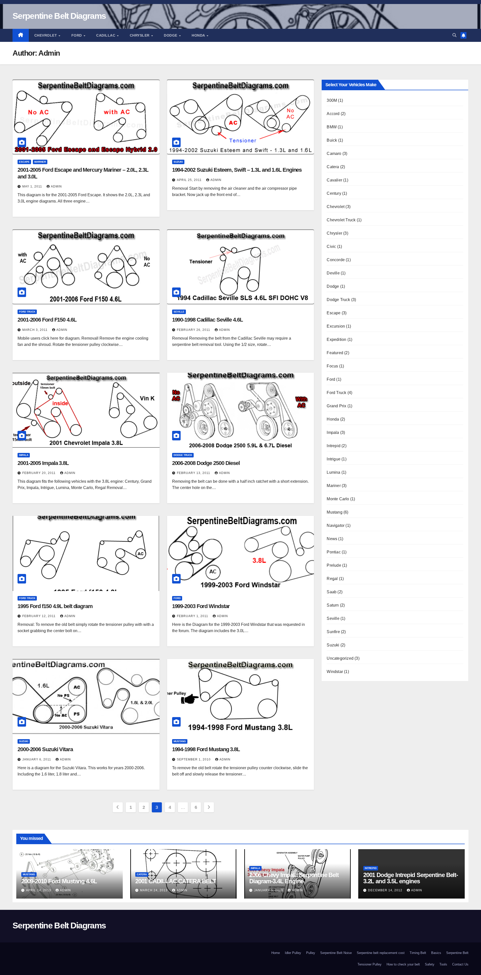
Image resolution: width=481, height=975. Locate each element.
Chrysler (140, 35)
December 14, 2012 (385, 890)
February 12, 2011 (39, 616)
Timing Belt (418, 953)
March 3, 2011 (35, 330)
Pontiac (333, 552)
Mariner (40, 161)
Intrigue (333, 459)
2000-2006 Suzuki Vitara (45, 749)
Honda (199, 35)
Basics (436, 953)
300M (332, 100)
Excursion (336, 326)
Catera (333, 167)
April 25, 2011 (190, 180)
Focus (332, 366)
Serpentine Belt (457, 953)
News (332, 539)
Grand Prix (336, 406)
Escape (24, 161)
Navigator (335, 525)
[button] (454, 35)
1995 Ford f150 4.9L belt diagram (55, 606)
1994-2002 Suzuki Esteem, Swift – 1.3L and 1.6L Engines (237, 170)
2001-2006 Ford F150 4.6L (47, 320)
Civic (331, 246)
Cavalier (334, 180)
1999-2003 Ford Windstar (201, 606)
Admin (56, 186)
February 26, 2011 (194, 330)
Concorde (336, 260)
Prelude (334, 565)
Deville (333, 273)
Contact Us (460, 964)
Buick (332, 140)
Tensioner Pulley (369, 964)
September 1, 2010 (194, 759)
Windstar (335, 671)
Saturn (333, 605)
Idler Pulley (293, 953)
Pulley (310, 953)
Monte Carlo (338, 499)
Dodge (171, 35)
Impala (23, 455)
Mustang (180, 741)
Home (275, 953)
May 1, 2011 (32, 186)
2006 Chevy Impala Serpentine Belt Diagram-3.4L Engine (293, 878)
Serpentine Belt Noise (336, 953)
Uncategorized (340, 658)
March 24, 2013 (154, 890)
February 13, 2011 (194, 473)
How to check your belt (403, 964)
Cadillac (106, 35)
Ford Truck (27, 311)
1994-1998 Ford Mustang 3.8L (206, 749)
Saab (331, 592)
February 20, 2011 (39, 473)
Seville (179, 311)
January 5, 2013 (269, 890)
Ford (77, 35)
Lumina (333, 472)
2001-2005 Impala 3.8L (43, 463)
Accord (333, 114)
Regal (332, 578)
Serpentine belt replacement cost (381, 953)
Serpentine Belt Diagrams (59, 16)
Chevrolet (46, 35)
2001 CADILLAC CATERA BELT (175, 881)
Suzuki (178, 161)
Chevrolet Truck (341, 220)
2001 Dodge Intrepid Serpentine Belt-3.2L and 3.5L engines (410, 878)
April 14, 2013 (39, 890)
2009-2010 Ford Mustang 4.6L (59, 881)
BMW (332, 127)
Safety (429, 964)
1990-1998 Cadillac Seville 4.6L (207, 320)
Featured (335, 353)
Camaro (334, 153)
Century (334, 193)
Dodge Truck (183, 455)
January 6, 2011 (37, 759)
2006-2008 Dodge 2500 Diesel (206, 463)
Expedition (336, 339)
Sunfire (333, 632)
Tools (443, 964)
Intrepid (333, 446)
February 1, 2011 (193, 616)
